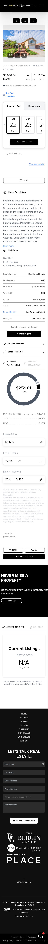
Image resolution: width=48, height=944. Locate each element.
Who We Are (24, 737)
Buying (24, 721)
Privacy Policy (8, 940)
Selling (24, 725)
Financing (24, 729)
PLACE (31, 905)
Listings (24, 718)
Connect (24, 741)
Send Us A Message (24, 820)
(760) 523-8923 (24, 882)
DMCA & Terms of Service (26, 940)
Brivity (22, 937)
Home (24, 714)
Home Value (24, 733)
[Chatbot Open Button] (40, 936)
